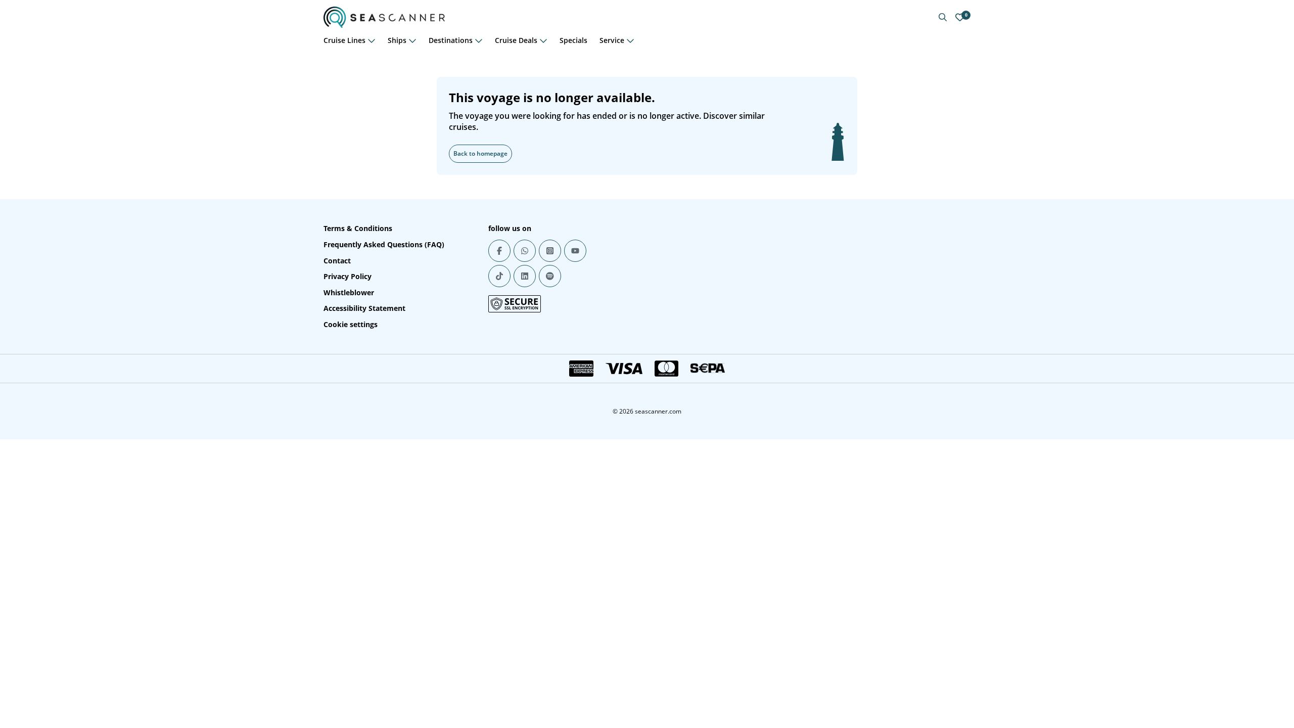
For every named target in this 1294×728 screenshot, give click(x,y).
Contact (337, 260)
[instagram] (550, 251)
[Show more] (371, 40)
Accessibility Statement (364, 308)
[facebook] (499, 251)
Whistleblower (349, 292)
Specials (573, 40)
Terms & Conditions (358, 228)
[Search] (942, 17)
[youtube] (575, 251)
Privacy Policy (348, 276)
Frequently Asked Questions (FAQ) (384, 244)
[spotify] (550, 276)
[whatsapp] (525, 251)
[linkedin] (525, 276)
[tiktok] (499, 276)
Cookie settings (351, 324)
